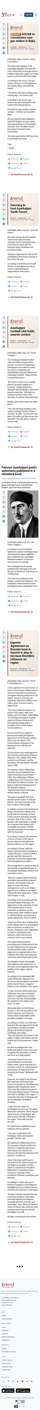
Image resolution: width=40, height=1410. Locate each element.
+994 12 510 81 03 (7, 1302)
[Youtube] (18, 1381)
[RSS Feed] (32, 1381)
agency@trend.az (7, 1305)
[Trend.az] (8, 15)
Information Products (9, 1352)
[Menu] (36, 15)
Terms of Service (7, 1360)
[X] (13, 1381)
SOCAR (11, 148)
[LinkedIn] (27, 1381)
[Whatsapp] (4, 1381)
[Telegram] (22, 1381)
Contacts (5, 1334)
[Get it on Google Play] (23, 1390)
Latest (4, 1315)
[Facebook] (8, 1381)
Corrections (5, 1340)
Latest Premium (7, 1319)
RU (24, 1406)
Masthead (5, 1330)
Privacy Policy (6, 1363)
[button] (4, 24)
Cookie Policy (6, 1370)
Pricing (4, 1348)
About (4, 1327)
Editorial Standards (8, 1337)
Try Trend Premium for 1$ (21, 174)
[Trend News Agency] (8, 1285)
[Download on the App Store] (8, 1390)
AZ (20, 1406)
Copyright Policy (7, 1367)
